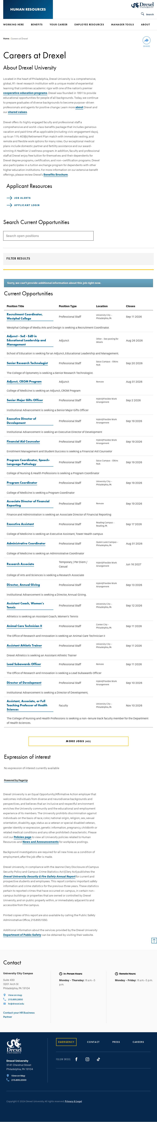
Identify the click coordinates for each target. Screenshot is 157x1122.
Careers (138, 1042)
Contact (93, 1042)
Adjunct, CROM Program (24, 381)
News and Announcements (41, 842)
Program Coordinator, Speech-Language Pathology (28, 462)
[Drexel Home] (142, 5)
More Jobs (78, 741)
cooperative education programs (25, 93)
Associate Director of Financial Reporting (28, 503)
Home (6, 38)
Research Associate (20, 564)
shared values (17, 112)
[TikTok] (98, 1059)
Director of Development (24, 683)
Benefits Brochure (56, 174)
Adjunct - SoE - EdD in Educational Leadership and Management (26, 340)
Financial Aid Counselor (23, 441)
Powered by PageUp (16, 780)
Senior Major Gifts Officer (25, 400)
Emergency (66, 1042)
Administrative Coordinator (26, 543)
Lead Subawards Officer (24, 664)
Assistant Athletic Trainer (24, 645)
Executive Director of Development (21, 421)
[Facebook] (76, 1059)
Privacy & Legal (73, 1101)
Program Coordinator (22, 483)
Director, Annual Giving (23, 585)
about (79, 107)
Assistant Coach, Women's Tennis (25, 605)
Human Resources (28, 9)
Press (116, 1042)
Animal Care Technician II (24, 626)
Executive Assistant (20, 524)
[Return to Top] (154, 940)
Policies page (22, 837)
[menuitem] (15, 24)
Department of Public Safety (22, 935)
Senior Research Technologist (27, 363)
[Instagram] (87, 1059)
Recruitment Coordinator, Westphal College (25, 316)
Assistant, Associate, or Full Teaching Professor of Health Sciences (27, 705)
